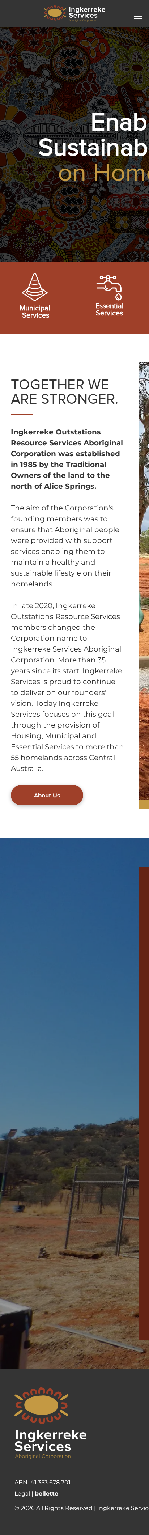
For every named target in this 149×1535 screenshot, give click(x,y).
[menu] (138, 16)
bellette (46, 1493)
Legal (22, 1493)
